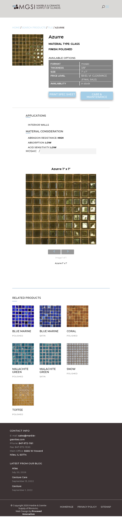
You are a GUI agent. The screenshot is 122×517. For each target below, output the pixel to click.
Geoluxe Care (19, 477)
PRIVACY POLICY (87, 506)
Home (16, 27)
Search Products (34, 27)
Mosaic (31, 151)
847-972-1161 (26, 443)
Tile (50, 27)
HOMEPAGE (66, 506)
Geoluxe (16, 486)
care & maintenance (97, 95)
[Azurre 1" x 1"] (61, 210)
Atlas (15, 468)
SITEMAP (106, 506)
